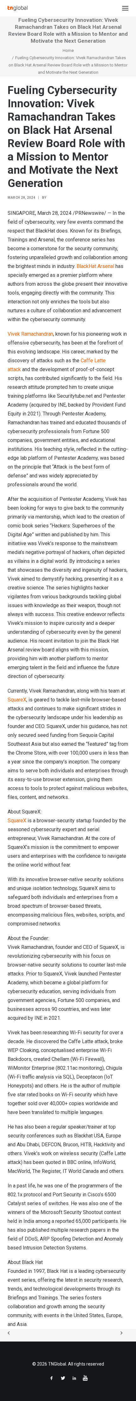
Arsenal (105, 266)
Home (68, 50)
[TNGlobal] (18, 8)
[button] (125, 8)
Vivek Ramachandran (30, 334)
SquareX (17, 700)
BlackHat (87, 266)
